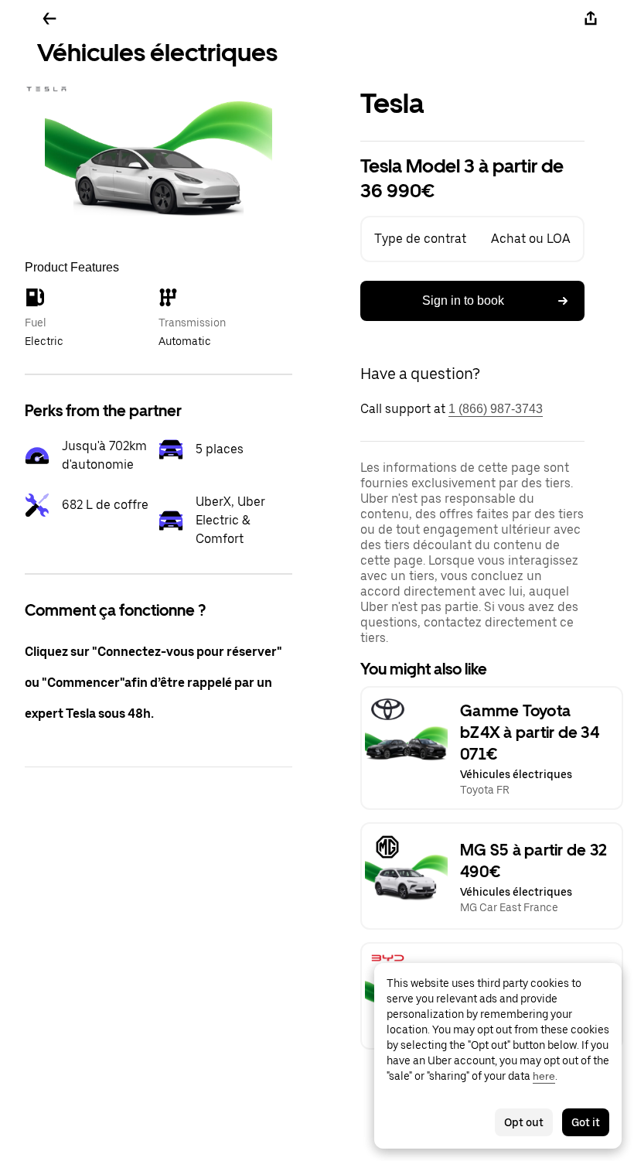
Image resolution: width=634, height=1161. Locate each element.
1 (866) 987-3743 (495, 408)
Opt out (524, 1122)
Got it (585, 1122)
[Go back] (49, 18)
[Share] (590, 18)
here (544, 1076)
